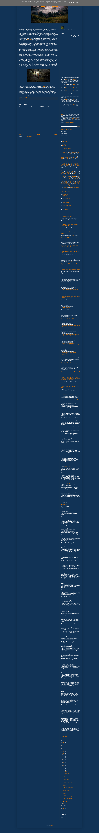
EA (67, 158)
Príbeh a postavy (66, 790)
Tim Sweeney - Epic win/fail (68, 799)
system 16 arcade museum (67, 199)
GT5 (77, 162)
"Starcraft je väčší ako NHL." (66, 307)
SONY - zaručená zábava (67, 798)
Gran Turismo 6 (68, 162)
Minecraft (64, 167)
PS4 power (73, 175)
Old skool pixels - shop (66, 198)
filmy (65, 159)
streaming (63, 183)
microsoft (67, 166)
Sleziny (74, 180)
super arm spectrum (76, 108)
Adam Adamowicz (66, 788)
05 (64, 765)
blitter (74, 84)
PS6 (78, 176)
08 (64, 760)
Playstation (63, 172)
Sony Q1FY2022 (65, 145)
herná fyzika (70, 163)
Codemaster (73, 156)
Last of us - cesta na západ (68, 796)
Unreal (79, 183)
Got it (77, 2)
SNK (63, 181)
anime (66, 153)
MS (72, 167)
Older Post (56, 134)
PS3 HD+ (65, 785)
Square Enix (70, 182)
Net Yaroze (71, 170)
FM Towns (65, 774)
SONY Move (78, 181)
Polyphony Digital (69, 172)
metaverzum (63, 166)
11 (64, 756)
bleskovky (72, 154)
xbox (70, 186)
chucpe (73, 235)
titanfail (75, 183)
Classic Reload (65, 194)
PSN (62, 177)
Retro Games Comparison (67, 201)
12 (64, 754)
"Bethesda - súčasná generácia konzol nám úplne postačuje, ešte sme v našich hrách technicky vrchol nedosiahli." (70, 335)
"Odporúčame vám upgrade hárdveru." (68, 708)
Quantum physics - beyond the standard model (70, 212)
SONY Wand (64, 182)
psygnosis (76, 177)
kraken (62, 165)
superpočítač (68, 183)
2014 (64, 750)
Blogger (51, 825)
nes (68, 170)
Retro (69, 178)
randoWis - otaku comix (66, 205)
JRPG (78, 164)
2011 (63, 805)
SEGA (66, 180)
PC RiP (72, 171)
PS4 (22, 98)
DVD (62, 158)
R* (79, 177)
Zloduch (64, 777)
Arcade (70, 153)
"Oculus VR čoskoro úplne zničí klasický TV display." (70, 269)
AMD (78, 152)
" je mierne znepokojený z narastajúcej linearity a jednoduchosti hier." (70, 344)
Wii (67, 186)
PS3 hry (67, 173)
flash (76, 159)
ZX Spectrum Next (75, 187)
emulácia (78, 158)
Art (72, 153)
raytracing (64, 178)
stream (78, 182)
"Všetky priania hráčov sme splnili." (67, 394)
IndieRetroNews (65, 195)
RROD (76, 178)
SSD (75, 182)
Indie (75, 164)
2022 (64, 742)
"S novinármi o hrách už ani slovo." (67, 216)
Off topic (66, 171)
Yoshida (71, 261)
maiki (66, 79)
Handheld (63, 163)
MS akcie (64, 144)
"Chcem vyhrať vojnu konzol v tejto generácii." (69, 256)
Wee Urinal (63, 186)
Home (38, 134)
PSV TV (73, 177)
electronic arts (72, 158)
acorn (70, 152)
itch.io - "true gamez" (66, 191)
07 (64, 762)
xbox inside (73, 186)
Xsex (70, 187)
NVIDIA (62, 171)
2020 (64, 745)
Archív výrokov (64, 736)
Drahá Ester (65, 784)
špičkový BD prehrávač (69, 483)
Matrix (71, 165)
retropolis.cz (64, 197)
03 (64, 768)
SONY (66, 181)
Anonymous (67, 113)
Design (75, 157)
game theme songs (65, 203)
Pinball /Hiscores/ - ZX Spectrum (67, 129)
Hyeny (67, 164)
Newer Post (21, 134)
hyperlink (46, 106)
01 (64, 803)
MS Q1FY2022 (65, 146)
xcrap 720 (78, 186)
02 (64, 770)
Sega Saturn (65, 771)
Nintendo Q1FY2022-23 (66, 148)
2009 (64, 808)
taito (72, 183)
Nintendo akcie (65, 142)
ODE (64, 776)
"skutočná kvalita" (64, 152)
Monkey (69, 167)
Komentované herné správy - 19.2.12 (70, 781)
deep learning (68, 157)
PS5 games (68, 176)
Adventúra (74, 152)
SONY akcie (64, 141)
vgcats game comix (65, 210)
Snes (79, 180)
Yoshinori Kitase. (64, 504)
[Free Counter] (63, 819)
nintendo (76, 170)
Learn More (71, 2)
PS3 (62, 173)
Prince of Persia (66, 779)
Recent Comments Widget (69, 122)
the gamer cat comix (66, 206)
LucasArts (66, 165)
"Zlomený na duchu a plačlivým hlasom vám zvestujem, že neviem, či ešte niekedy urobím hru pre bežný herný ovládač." (70, 363)
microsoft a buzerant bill (75, 166)
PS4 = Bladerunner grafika (68, 787)
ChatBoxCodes (64, 35)
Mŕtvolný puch (65, 793)
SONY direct (72, 181)
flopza (79, 159)
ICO (72, 164)
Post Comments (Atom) (28, 136)
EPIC (62, 159)
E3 (65, 158)
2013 (64, 751)
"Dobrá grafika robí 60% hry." (66, 301)
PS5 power (74, 176)
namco (78, 167)
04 (64, 767)
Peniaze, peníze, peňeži (67, 782)
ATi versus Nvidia (66, 773)
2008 (64, 810)
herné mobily (76, 163)
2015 (64, 748)
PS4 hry (67, 175)
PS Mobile (75, 172)
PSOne (66, 177)
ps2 (78, 172)
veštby (68, 185)
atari (76, 153)
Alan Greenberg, (64, 448)
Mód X (64, 795)
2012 (64, 753)
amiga (62, 153)
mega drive (76, 165)
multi (75, 167)
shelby (70, 180)
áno (63, 267)
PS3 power (75, 173)
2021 (64, 743)
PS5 (77, 175)
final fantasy (70, 159)
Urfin (66, 99)
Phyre (77, 171)
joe (66, 84)
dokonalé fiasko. (68, 466)
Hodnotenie (63, 164)
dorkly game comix (65, 209)
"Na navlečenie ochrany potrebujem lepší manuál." (70, 371)
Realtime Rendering (65, 202)
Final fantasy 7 (66, 801)
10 (64, 757)
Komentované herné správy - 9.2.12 (69, 792)
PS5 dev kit (63, 176)
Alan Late (45, 86)
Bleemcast (29, 39)
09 (64, 759)
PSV (69, 177)
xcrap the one (65, 187)
